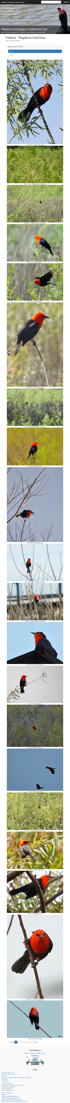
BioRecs (4, 1076)
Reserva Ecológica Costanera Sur (13, 2)
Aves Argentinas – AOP (8, 1072)
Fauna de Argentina (7, 1083)
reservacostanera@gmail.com (37, 1053)
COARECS (4, 1079)
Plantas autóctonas (7, 1088)
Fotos (11, 51)
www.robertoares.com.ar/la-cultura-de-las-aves (14, 1101)
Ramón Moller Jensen (7, 1090)
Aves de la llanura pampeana (9, 1074)
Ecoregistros (5, 1081)
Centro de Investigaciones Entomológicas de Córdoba (16, 1077)
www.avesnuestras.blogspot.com (10, 1098)
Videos (11, 55)
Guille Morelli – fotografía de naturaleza (12, 1085)
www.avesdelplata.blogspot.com (10, 1096)
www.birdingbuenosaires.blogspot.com (12, 1099)
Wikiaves (4, 1094)
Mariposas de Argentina (8, 1087)
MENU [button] (67, 2)
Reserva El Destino (7, 1093)
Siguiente (35, 1042)
